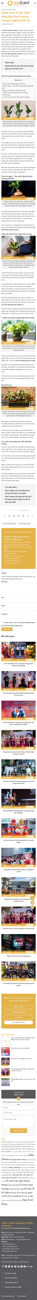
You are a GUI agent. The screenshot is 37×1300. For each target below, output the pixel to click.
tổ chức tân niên (16, 1200)
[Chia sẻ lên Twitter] (9, 516)
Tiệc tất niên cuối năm (21, 1174)
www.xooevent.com (17, 556)
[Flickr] (28, 1266)
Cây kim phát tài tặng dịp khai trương (13, 84)
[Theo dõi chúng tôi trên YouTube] (25, 1266)
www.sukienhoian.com (11, 563)
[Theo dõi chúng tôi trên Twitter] (12, 1266)
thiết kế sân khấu (24, 1167)
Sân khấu (13, 1165)
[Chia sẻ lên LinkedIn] (23, 516)
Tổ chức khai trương (24, 523)
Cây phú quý (6, 95)
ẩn (21, 80)
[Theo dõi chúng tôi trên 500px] (31, 1266)
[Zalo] (32, 907)
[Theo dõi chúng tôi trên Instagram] (6, 1266)
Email (3, 606)
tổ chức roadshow (13, 1196)
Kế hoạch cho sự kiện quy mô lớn (21, 1058)
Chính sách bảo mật (7, 1296)
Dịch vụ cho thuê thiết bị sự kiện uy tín (19, 1151)
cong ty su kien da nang (20, 1262)
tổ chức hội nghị (22, 1177)
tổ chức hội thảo (13, 1185)
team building (14, 1167)
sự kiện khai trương (24, 1165)
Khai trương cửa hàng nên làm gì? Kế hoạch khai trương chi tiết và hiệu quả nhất (18, 499)
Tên (2, 597)
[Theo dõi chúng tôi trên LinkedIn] (21, 1266)
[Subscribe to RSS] (18, 1266)
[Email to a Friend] (14, 516)
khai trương (29, 1160)
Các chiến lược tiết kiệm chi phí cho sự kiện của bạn (22, 1069)
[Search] (35, 3)
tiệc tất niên (8, 1175)
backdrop (9, 1142)
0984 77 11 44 (16, 551)
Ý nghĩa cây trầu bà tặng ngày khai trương (14, 92)
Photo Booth (8, 1165)
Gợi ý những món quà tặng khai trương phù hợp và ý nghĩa (17, 492)
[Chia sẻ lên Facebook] (5, 516)
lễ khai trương (7, 1162)
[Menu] (2, 3)
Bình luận (4, 582)
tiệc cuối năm (25, 1172)
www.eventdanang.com (12, 558)
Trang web (4, 614)
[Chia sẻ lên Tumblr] (28, 516)
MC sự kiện (28, 1162)
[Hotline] (32, 898)
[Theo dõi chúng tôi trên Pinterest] (15, 1266)
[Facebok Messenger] (32, 903)
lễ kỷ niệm (14, 1162)
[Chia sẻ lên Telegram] (32, 516)
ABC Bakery (4, 1142)
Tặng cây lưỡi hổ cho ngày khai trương (14, 90)
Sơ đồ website (21, 1296)
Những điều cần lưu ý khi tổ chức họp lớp (23, 1080)
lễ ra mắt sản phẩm (21, 1162)
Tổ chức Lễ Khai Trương (8, 9)
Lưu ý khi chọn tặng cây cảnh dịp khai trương (15, 97)
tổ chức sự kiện (27, 1196)
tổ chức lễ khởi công (16, 1189)
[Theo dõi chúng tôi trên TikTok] (9, 1266)
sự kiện (18, 1165)
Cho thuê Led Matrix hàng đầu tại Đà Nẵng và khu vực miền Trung (23, 1038)
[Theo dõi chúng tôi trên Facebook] (3, 1266)
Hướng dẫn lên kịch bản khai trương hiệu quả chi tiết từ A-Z (19, 67)
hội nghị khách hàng (18, 1159)
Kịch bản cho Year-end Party (20, 1048)
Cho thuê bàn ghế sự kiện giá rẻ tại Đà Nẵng (22, 1142)
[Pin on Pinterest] (18, 516)
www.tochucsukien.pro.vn (12, 561)
